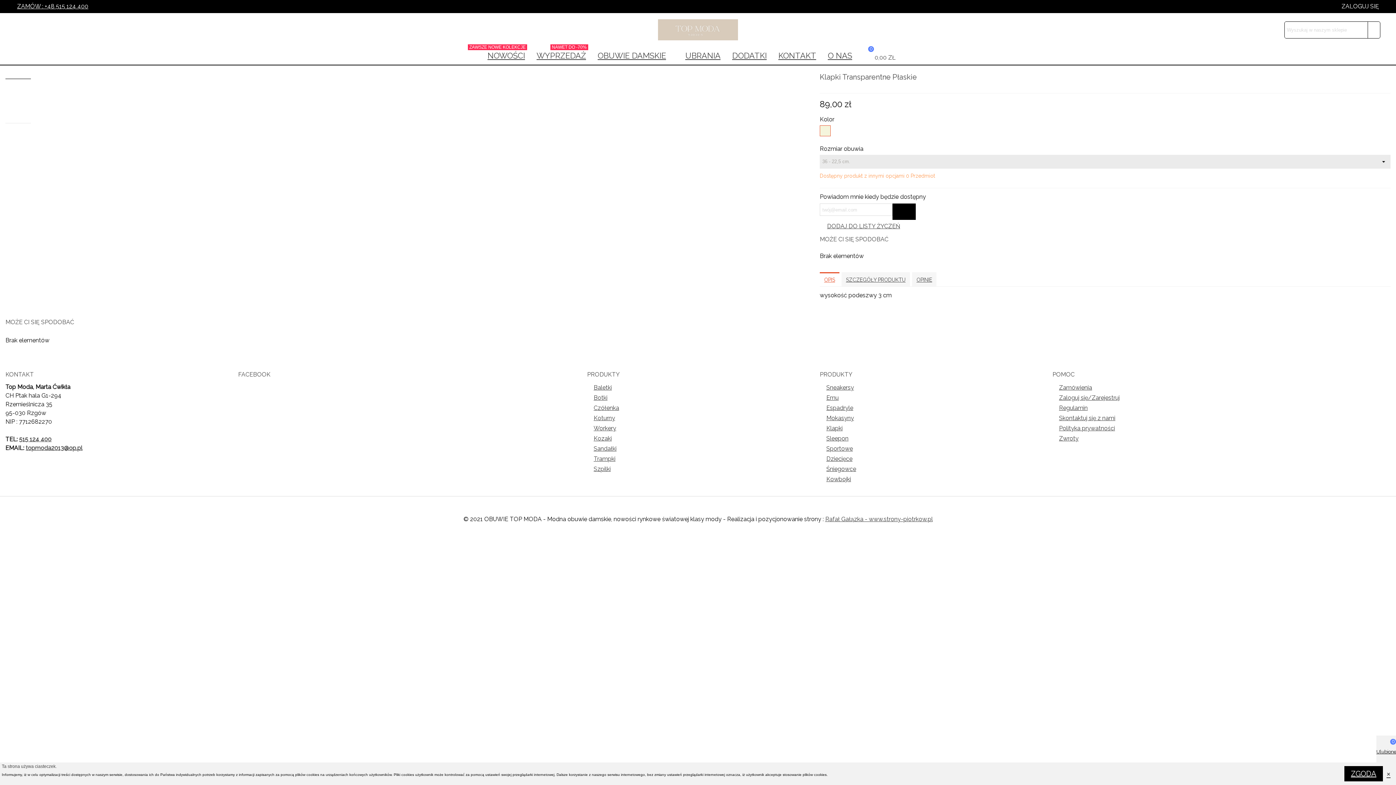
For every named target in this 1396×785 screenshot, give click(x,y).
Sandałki (605, 448)
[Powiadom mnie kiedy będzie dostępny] (904, 212)
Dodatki (749, 55)
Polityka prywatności (1087, 428)
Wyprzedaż (562, 53)
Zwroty (1069, 438)
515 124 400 (35, 439)
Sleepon (837, 438)
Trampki (604, 458)
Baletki (603, 387)
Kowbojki (838, 479)
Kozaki (603, 438)
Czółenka (606, 407)
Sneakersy (840, 387)
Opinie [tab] (924, 280)
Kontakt (797, 55)
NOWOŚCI (504, 53)
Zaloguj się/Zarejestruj (1089, 397)
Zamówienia (1075, 387)
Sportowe (839, 448)
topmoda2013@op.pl (54, 447)
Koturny (604, 418)
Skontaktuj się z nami (1087, 418)
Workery (605, 428)
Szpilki (602, 469)
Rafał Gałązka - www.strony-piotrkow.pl (879, 519)
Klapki (834, 428)
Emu (832, 397)
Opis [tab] (829, 280)
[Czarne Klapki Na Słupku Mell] (1385, 78)
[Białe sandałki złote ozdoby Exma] (1373, 78)
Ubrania (703, 55)
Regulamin (1073, 407)
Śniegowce (841, 469)
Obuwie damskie (632, 55)
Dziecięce (839, 458)
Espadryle (839, 407)
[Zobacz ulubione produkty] (907, 55)
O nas (840, 55)
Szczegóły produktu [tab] (876, 280)
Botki (600, 397)
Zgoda (1363, 773)
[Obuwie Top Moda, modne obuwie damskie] (698, 30)
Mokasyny (840, 418)
